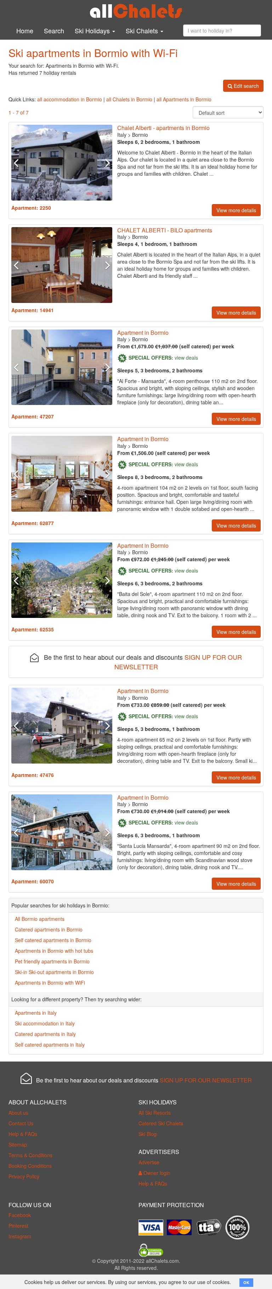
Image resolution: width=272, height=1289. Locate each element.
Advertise (148, 1162)
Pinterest (18, 1225)
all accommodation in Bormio (69, 99)
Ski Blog (147, 1133)
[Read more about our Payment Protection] (152, 1224)
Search (54, 30)
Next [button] (104, 163)
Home (24, 30)
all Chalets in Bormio (129, 99)
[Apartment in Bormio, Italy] (61, 163)
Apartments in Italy (36, 1012)
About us (18, 1112)
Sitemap (17, 1144)
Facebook (19, 1214)
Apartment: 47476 (32, 774)
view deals (186, 357)
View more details (236, 210)
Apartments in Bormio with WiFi (50, 982)
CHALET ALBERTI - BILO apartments (164, 230)
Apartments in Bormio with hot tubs (54, 950)
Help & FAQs (22, 1133)
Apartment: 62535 (32, 629)
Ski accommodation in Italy (45, 1023)
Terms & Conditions (30, 1155)
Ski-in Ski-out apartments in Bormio (54, 971)
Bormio (140, 134)
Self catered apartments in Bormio (53, 940)
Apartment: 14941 (32, 310)
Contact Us (20, 1123)
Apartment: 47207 (32, 416)
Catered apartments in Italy (45, 1033)
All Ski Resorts (154, 1112)
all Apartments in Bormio (184, 99)
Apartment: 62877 (32, 523)
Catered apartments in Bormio (49, 929)
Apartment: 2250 (31, 207)
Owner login (156, 1172)
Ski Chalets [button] (143, 30)
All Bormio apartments (39, 918)
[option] (61, 163)
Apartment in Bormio (143, 332)
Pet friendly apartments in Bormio (52, 961)
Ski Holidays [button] (93, 30)
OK (246, 1282)
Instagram (19, 1236)
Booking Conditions (30, 1165)
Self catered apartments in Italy (50, 1044)
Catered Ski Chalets (160, 1123)
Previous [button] (19, 163)
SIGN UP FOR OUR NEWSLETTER (206, 1080)
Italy (121, 134)
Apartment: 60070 (32, 881)
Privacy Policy (23, 1176)
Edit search (245, 85)
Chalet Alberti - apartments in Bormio (163, 128)
